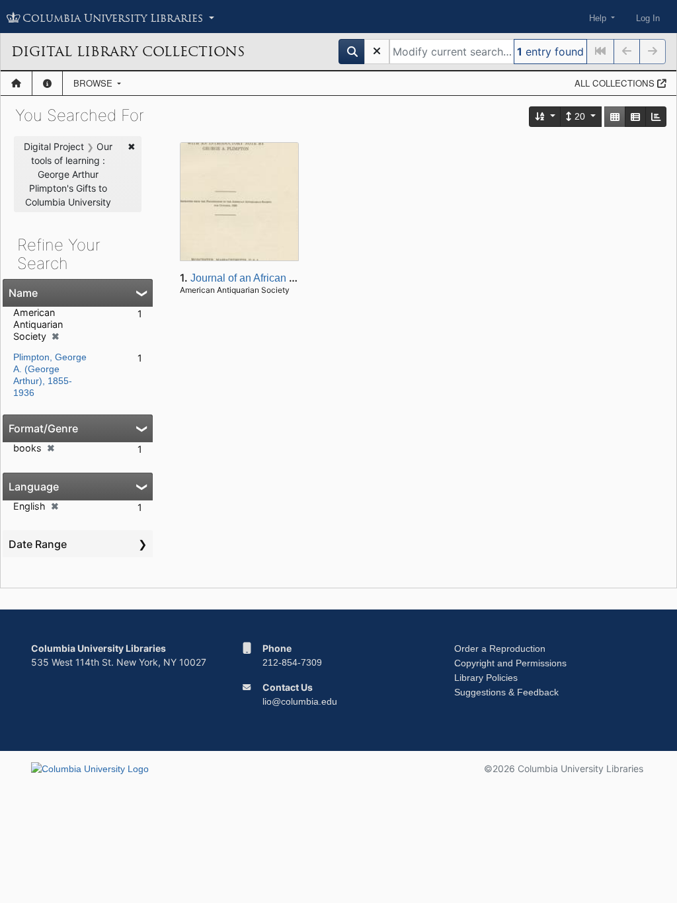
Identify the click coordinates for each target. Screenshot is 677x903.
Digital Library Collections (128, 51)
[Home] (16, 83)
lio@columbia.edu (299, 701)
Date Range (38, 544)
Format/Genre (43, 428)
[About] (47, 83)
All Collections (616, 83)
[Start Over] (376, 51)
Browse (94, 83)
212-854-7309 (292, 662)
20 (580, 116)
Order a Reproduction (499, 648)
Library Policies (486, 677)
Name (23, 292)
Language (34, 486)
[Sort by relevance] (545, 116)
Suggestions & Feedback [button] (506, 692)
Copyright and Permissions (510, 663)
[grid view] (614, 116)
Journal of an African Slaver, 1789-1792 (282, 278)
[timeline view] (655, 116)
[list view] (635, 116)
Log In (648, 18)
